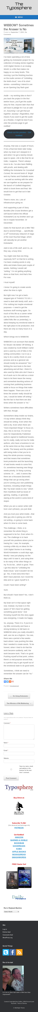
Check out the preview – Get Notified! (19, 134)
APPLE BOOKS (19, 852)
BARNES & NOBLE (19, 840)
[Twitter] (7, 682)
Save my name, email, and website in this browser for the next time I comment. (26, 769)
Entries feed (6, 932)
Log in (5, 929)
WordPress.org (7, 937)
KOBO (19, 849)
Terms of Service (22, 1003)
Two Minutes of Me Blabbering (19, 703)
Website (6, 758)
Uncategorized (14, 686)
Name (6, 743)
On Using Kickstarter (19, 696)
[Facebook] (5, 682)
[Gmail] (13, 682)
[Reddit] (10, 682)
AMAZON (19, 837)
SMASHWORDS (19, 857)
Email (6, 750)
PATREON (19, 828)
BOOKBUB (19, 843)
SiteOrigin (17, 1008)
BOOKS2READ (19, 854)
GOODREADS (19, 846)
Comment (7, 723)
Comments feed (8, 935)
